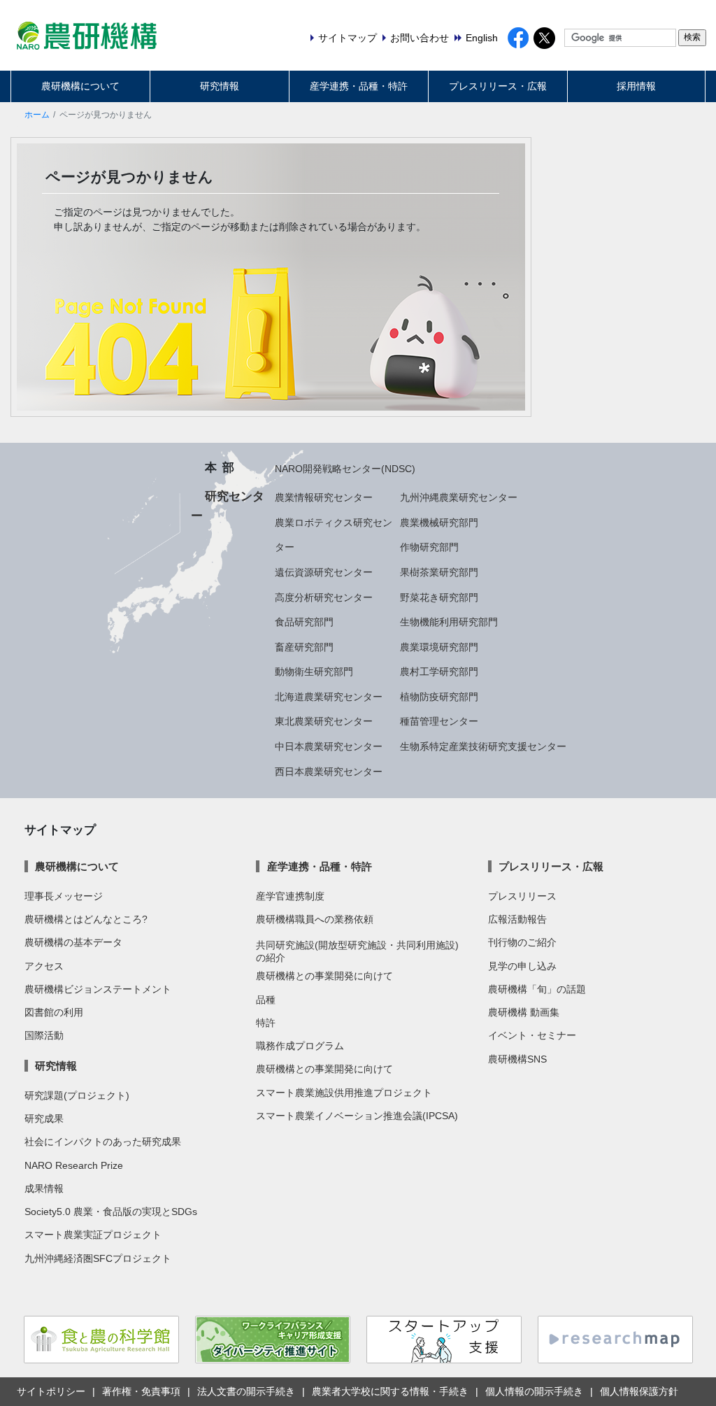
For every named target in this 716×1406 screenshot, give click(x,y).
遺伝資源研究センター (324, 572)
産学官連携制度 (290, 896)
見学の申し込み (522, 966)
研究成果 (44, 1118)
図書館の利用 (53, 1012)
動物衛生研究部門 (314, 671)
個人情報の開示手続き (534, 1391)
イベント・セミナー (532, 1035)
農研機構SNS (517, 1059)
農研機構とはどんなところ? (86, 919)
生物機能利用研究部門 (449, 621)
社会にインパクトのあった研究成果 (102, 1141)
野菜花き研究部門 (439, 597)
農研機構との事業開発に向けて (324, 975)
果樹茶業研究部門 (439, 572)
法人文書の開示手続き (246, 1391)
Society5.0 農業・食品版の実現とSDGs (110, 1211)
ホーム (37, 115)
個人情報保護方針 (639, 1391)
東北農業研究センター (324, 721)
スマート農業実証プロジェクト (93, 1234)
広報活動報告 (517, 919)
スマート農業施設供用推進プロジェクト (344, 1092)
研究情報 (219, 86)
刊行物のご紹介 (522, 942)
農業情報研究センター (324, 497)
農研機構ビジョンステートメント (97, 989)
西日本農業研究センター (328, 771)
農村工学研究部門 (439, 671)
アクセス (44, 966)
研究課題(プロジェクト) (76, 1095)
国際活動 (44, 1035)
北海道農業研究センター (328, 696)
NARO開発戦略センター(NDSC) (345, 468)
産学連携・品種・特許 (359, 86)
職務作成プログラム (300, 1045)
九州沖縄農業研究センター (458, 497)
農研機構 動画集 (523, 1012)
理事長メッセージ (63, 896)
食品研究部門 (304, 621)
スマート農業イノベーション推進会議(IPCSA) (357, 1115)
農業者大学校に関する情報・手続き (390, 1391)
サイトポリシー (51, 1391)
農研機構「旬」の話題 (537, 989)
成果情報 (44, 1188)
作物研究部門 (429, 547)
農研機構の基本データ (73, 942)
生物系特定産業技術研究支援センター (483, 746)
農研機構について (80, 86)
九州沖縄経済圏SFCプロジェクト (97, 1258)
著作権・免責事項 (141, 1391)
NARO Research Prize (73, 1165)
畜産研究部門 (304, 647)
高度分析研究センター (324, 597)
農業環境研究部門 (439, 647)
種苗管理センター (439, 721)
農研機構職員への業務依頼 (314, 919)
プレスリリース (522, 896)
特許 (265, 1022)
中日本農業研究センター (328, 746)
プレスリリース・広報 (498, 86)
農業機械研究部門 (439, 522)
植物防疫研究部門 (439, 696)
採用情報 (636, 86)
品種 (265, 999)
